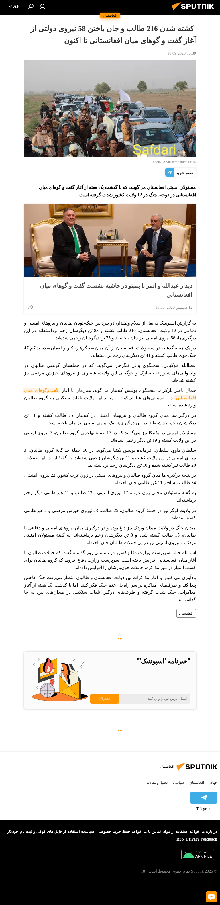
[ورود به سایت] (42, 6)
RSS (180, 839)
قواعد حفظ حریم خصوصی (119, 831)
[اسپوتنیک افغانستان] (194, 11)
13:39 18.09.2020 (181, 53)
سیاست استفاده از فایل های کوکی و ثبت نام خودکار (50, 831)
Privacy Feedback (201, 839)
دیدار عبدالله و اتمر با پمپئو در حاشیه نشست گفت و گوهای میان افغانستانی (116, 290)
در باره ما (209, 831)
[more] (30, 307)
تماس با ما (152, 831)
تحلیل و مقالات (157, 783)
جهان (213, 783)
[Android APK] (197, 855)
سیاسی (178, 783)
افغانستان (186, 613)
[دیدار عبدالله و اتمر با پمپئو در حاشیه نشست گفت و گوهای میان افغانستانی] (110, 240)
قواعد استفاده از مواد (181, 831)
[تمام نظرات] (211, 896)
